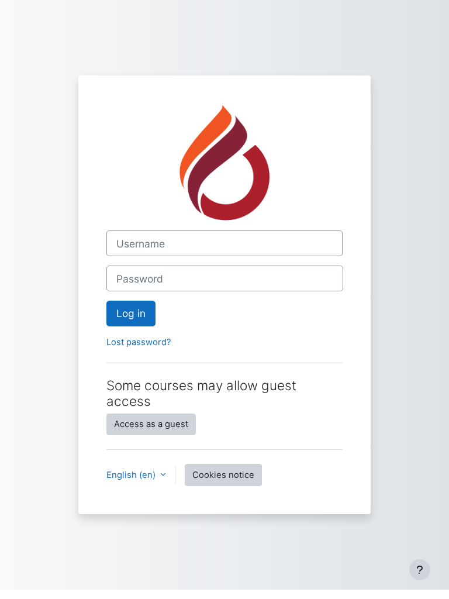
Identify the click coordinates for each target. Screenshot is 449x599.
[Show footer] (419, 569)
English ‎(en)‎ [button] (132, 475)
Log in (131, 313)
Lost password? (138, 342)
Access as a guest (151, 424)
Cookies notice (223, 475)
